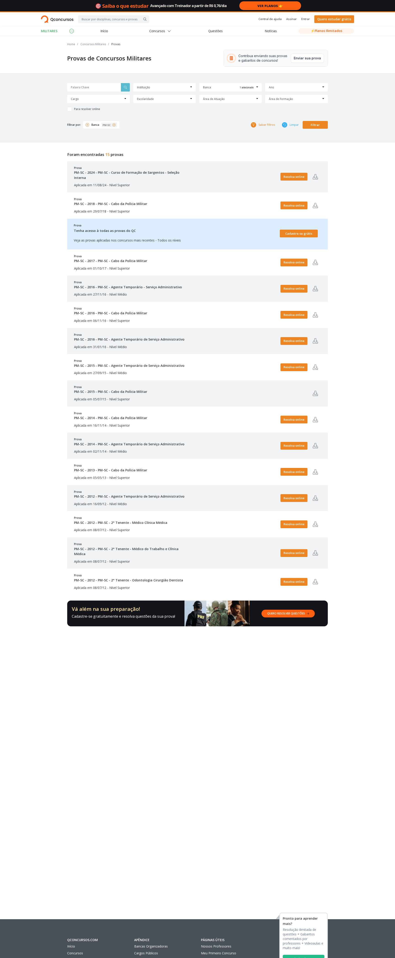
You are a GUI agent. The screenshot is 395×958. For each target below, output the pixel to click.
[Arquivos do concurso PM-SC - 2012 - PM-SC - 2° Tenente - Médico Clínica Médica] (315, 524)
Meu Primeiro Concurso (218, 953)
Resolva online (293, 177)
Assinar (291, 19)
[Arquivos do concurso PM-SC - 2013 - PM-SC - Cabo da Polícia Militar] (315, 472)
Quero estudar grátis (334, 19)
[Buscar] (145, 19)
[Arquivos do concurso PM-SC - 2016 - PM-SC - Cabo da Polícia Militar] (315, 315)
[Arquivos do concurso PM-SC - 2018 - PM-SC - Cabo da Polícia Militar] (315, 205)
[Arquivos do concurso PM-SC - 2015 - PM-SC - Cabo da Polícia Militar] (315, 393)
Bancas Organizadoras (151, 946)
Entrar (305, 19)
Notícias (271, 31)
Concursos (75, 953)
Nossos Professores (216, 946)
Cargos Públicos (146, 953)
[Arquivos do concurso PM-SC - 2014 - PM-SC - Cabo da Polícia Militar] (315, 419)
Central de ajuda (270, 19)
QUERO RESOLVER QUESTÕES (286, 613)
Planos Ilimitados (326, 31)
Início (104, 31)
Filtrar (315, 125)
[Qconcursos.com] (57, 19)
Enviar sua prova (307, 58)
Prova (126, 173)
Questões (215, 31)
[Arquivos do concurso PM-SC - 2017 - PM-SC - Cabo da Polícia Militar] (315, 262)
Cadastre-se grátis (298, 233)
